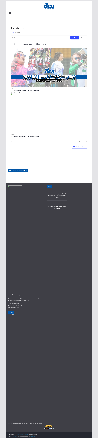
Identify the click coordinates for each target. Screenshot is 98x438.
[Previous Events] (12, 44)
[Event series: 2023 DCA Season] (21, 138)
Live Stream (47, 13)
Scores (62, 13)
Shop (74, 13)
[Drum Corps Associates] (10, 13)
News (69, 13)
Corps (54, 13)
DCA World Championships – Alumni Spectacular (25, 90)
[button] (27, 13)
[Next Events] (15, 44)
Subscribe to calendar (78, 146)
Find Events (75, 37)
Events (12, 32)
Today (19, 43)
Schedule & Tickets (35, 13)
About (24, 13)
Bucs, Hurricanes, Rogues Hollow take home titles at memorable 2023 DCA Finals (57, 195)
